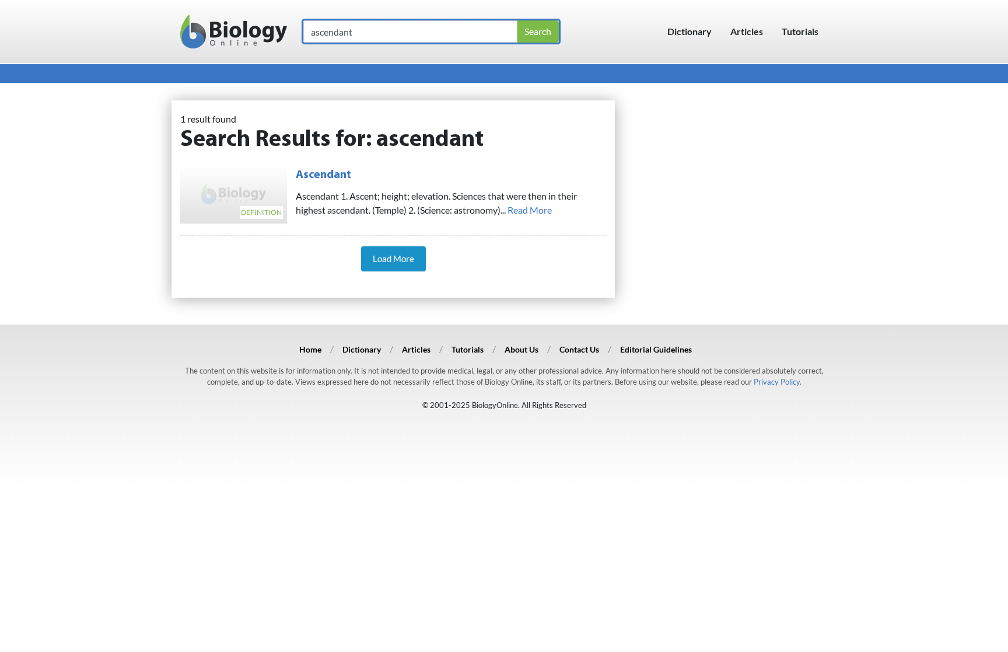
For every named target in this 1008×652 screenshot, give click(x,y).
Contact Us (579, 349)
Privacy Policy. (778, 381)
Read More (530, 209)
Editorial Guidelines (656, 349)
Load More (393, 258)
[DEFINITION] (233, 191)
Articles (746, 31)
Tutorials (800, 31)
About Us (521, 349)
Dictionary (689, 31)
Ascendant (323, 175)
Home (310, 349)
